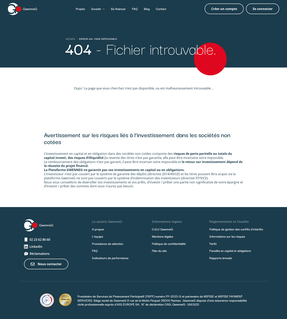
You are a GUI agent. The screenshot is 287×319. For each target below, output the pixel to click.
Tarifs (213, 243)
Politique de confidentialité (169, 243)
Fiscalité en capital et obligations (230, 250)
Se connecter (263, 9)
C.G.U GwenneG (162, 229)
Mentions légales (162, 236)
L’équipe (97, 236)
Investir (96, 8)
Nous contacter (50, 264)
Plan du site (159, 250)
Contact (161, 8)
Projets (80, 8)
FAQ (135, 8)
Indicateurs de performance (110, 257)
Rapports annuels (220, 257)
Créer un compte (224, 9)
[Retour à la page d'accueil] (22, 9)
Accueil (71, 39)
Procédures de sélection (107, 243)
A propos (98, 229)
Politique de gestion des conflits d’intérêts (236, 229)
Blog (147, 8)
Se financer (118, 8)
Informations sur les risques (227, 236)
